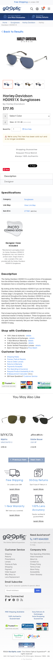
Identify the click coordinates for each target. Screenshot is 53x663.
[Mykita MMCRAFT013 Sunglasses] (14, 419)
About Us (33, 559)
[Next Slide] (48, 60)
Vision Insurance (36, 556)
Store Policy (34, 569)
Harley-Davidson (28, 22)
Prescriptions (10, 559)
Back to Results (13, 32)
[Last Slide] (4, 60)
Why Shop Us (10, 574)
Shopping (8, 566)
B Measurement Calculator (17, 374)
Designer (9, 182)
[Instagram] (18, 600)
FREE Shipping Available (14, 612)
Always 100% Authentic (26, 156)
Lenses (8, 561)
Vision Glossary (36, 574)
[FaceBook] (6, 600)
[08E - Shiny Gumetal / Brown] (29, 84)
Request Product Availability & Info (20, 371)
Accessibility (35, 572)
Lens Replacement (12, 577)
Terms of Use (35, 566)
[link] (44, 384)
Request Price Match (26, 153)
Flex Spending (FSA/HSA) (40, 554)
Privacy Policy (35, 564)
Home (5, 22)
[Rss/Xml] (21, 600)
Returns (8, 556)
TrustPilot (18, 636)
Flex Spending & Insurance (17, 369)
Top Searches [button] (27, 659)
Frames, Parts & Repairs (16, 359)
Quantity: (6, 129)
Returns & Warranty (14, 364)
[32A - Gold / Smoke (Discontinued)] (40, 84)
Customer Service (30, 376)
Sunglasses (15, 22)
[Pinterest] (13, 600)
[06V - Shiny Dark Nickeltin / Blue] (18, 84)
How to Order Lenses (15, 361)
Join (38, 590)
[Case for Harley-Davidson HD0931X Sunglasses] (13, 228)
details (28, 335)
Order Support (10, 572)
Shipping (8, 554)
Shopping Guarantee (26, 150)
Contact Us (34, 561)
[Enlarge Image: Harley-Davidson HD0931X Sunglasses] (28, 60)
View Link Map (30, 205)
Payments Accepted (14, 366)
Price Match (32, 348)
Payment (8, 569)
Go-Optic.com (14, 652)
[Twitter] (9, 600)
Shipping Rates (13, 356)
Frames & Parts (11, 564)
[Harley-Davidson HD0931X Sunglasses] (8, 84)
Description (10, 176)
